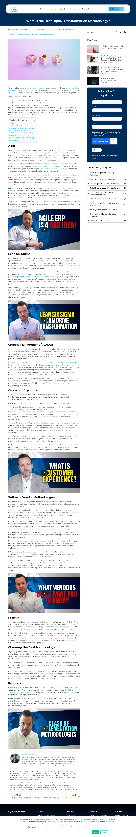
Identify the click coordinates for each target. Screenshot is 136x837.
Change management (17, 349)
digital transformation (35, 88)
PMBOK (14, 135)
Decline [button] (104, 832)
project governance (47, 674)
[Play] (44, 229)
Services (43, 9)
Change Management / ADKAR (22, 128)
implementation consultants (46, 166)
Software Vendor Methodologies (23, 133)
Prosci (54, 363)
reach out (61, 701)
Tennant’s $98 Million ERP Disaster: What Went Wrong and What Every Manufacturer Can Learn (113, 70)
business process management (36, 277)
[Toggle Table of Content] (32, 120)
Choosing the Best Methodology (23, 138)
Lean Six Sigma (16, 125)
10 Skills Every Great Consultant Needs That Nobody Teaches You (113, 48)
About (53, 9)
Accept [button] (96, 832)
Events (63, 9)
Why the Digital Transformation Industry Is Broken (111, 80)
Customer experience (17, 395)
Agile (12, 123)
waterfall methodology (52, 164)
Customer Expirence (18, 130)
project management (63, 627)
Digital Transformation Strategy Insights (35, 34)
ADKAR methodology (66, 363)
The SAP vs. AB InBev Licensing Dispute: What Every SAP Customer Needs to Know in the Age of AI (113, 59)
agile (48, 153)
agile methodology (24, 153)
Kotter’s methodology (17, 365)
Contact (85, 9)
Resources (73, 9)
